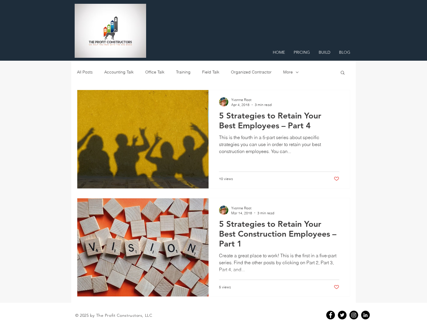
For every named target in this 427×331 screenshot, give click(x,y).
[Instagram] (353, 315)
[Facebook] (330, 315)
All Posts (85, 72)
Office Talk (154, 72)
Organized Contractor (251, 72)
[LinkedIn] (365, 315)
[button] (342, 73)
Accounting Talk (119, 72)
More (288, 72)
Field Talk (210, 72)
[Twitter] (342, 315)
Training (183, 72)
